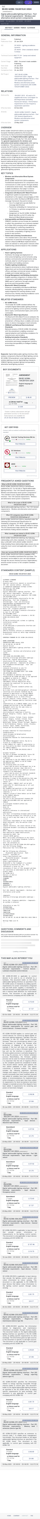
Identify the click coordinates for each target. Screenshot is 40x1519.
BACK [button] (2, 21)
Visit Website (20, 444)
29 (5, 418)
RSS (32, 1515)
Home (9, 1515)
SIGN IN (36, 2)
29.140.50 (19, 21)
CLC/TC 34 (4, 24)
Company (16, 1515)
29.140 (8, 418)
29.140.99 (28, 21)
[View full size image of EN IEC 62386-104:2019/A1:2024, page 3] (11, 383)
